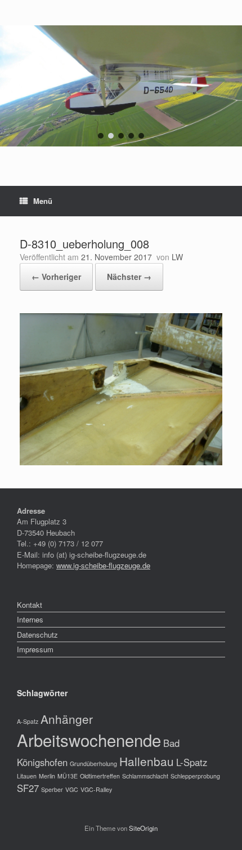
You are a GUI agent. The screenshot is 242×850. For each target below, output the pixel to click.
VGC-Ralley (96, 789)
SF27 (28, 788)
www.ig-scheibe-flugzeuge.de (103, 565)
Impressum (35, 649)
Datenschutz (37, 634)
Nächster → (129, 276)
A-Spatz (27, 721)
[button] (101, 136)
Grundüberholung (93, 763)
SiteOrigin (143, 828)
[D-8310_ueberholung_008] (121, 462)
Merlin (47, 776)
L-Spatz (191, 762)
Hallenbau (146, 761)
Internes (30, 619)
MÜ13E (67, 776)
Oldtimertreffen (100, 776)
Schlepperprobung (195, 776)
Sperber (52, 789)
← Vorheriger (56, 276)
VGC (71, 789)
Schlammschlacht (145, 776)
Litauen (27, 776)
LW (177, 256)
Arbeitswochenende (89, 739)
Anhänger (67, 718)
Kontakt (29, 604)
